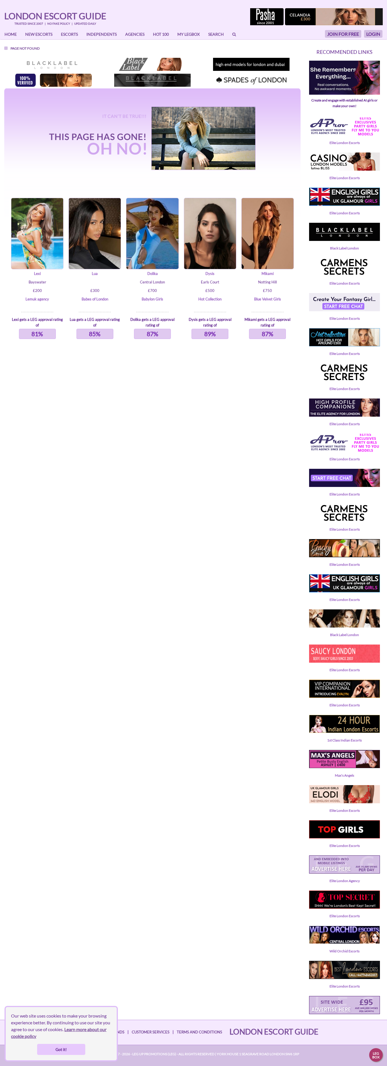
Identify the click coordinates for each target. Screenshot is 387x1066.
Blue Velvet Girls (267, 299)
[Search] (234, 34)
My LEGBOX (188, 34)
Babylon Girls (152, 299)
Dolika (152, 273)
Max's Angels (344, 775)
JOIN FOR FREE (343, 34)
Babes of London (95, 299)
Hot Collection (210, 299)
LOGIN (373, 34)
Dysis (209, 273)
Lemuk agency (37, 299)
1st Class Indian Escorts (344, 740)
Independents (101, 34)
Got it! (61, 1049)
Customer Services (150, 1032)
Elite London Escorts (344, 143)
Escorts (69, 34)
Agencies (134, 34)
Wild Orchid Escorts (344, 951)
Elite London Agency (344, 881)
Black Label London (344, 248)
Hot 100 (161, 34)
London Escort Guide (55, 15)
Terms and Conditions (199, 1032)
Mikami (267, 273)
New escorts (38, 34)
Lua (95, 273)
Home (11, 34)
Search (216, 34)
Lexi (37, 273)
